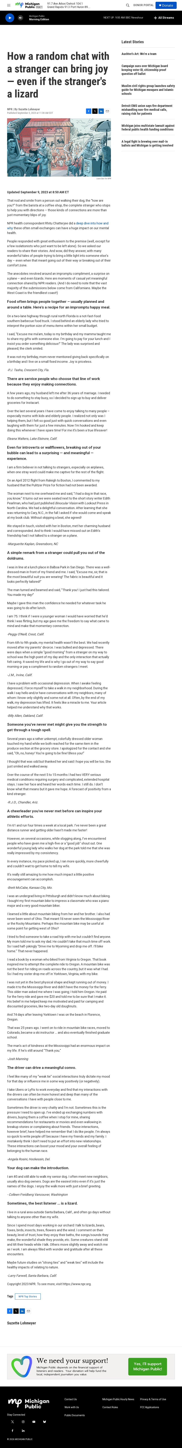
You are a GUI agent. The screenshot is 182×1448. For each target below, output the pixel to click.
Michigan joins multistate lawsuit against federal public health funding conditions (148, 127)
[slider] (26, 18)
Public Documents (75, 1415)
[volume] (20, 18)
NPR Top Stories (28, 1296)
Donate (167, 5)
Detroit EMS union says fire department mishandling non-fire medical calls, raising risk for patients (147, 109)
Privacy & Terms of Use (153, 1399)
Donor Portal (143, 5)
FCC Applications (149, 1407)
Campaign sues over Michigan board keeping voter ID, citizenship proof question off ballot (145, 70)
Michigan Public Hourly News (118, 1399)
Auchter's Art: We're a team (139, 54)
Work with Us (72, 1407)
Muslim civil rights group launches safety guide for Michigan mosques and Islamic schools (148, 89)
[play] (10, 18)
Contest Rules (110, 1407)
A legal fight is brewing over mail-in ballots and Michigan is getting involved (147, 143)
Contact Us (71, 1399)
